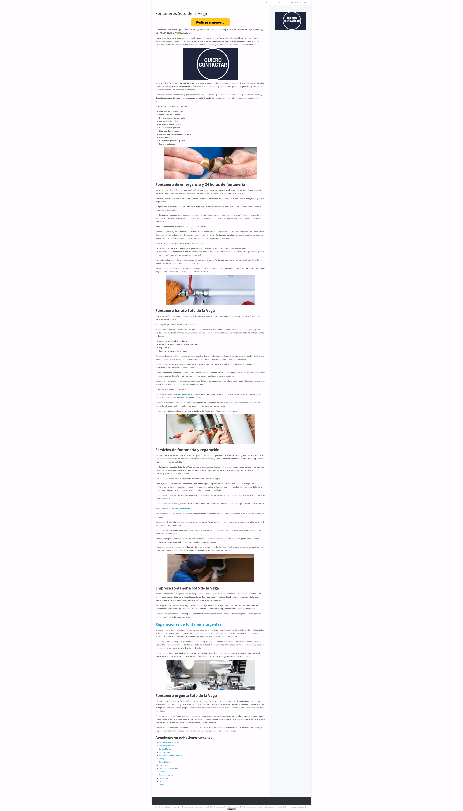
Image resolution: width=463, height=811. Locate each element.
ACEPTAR (231, 809)
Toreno (162, 771)
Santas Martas (165, 749)
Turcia (161, 784)
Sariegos (162, 758)
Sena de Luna (164, 762)
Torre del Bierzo (166, 775)
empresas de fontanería (189, 394)
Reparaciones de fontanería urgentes (188, 624)
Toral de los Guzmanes (168, 768)
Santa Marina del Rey (168, 745)
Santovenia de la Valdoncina (170, 755)
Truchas (162, 781)
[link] (305, 2)
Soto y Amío (164, 765)
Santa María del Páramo (169, 742)
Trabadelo (163, 778)
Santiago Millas (165, 752)
